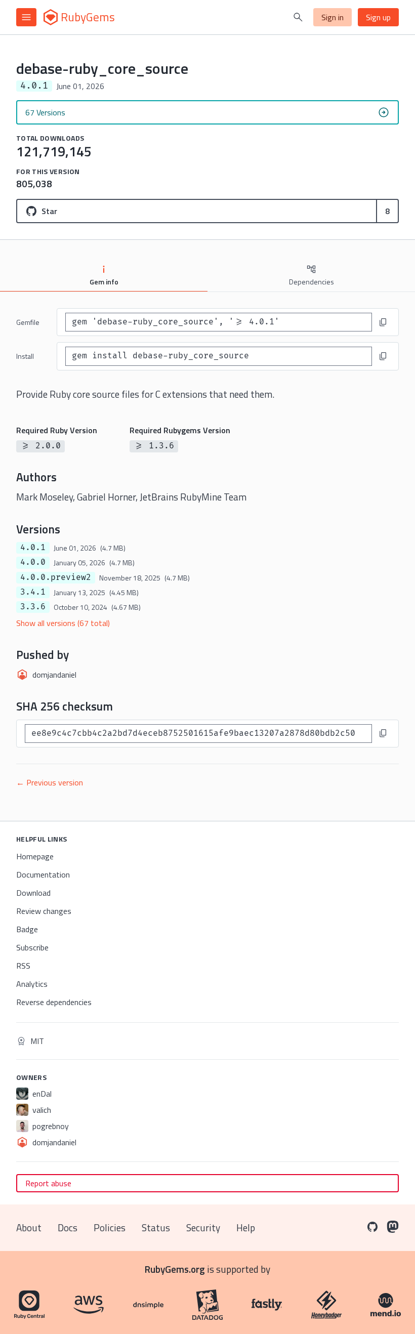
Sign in (332, 17)
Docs (67, 1227)
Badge (27, 929)
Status (156, 1227)
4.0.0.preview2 (55, 577)
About (29, 1227)
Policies (110, 1227)
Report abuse (48, 1183)
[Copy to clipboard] (383, 322)
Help (245, 1227)
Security (203, 1227)
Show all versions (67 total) (63, 623)
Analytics (32, 984)
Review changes (43, 911)
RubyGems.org (175, 1269)
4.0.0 (33, 562)
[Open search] (298, 17)
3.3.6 (33, 607)
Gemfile (27, 322)
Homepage (35, 856)
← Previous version (49, 782)
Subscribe (32, 947)
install (25, 356)
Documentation (43, 874)
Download (33, 893)
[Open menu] (26, 17)
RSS (23, 966)
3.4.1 (33, 592)
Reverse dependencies (54, 1002)
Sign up (378, 17)
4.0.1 (33, 548)
